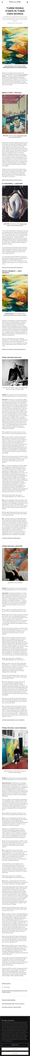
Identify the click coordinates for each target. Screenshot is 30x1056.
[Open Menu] (3, 2)
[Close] (28, 1018)
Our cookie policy (8, 1040)
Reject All (15, 1049)
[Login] (27, 2)
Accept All (15, 1053)
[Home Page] (15, 2)
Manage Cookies (15, 1044)
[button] (15, 45)
